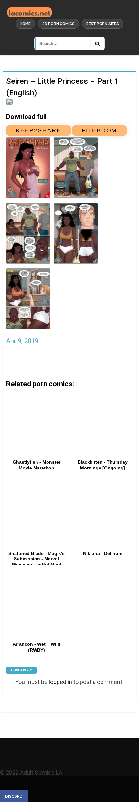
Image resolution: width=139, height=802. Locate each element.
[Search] (97, 43)
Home (25, 24)
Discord (14, 796)
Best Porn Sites (102, 24)
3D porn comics (58, 24)
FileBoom (99, 130)
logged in (60, 682)
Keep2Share (38, 130)
